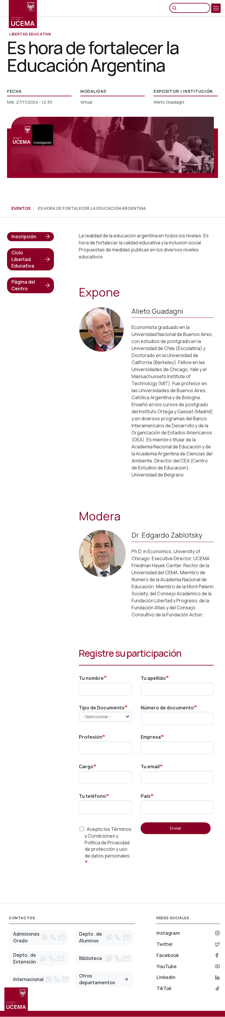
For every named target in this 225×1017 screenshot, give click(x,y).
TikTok (163, 988)
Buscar (175, 7)
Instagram (168, 933)
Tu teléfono (92, 796)
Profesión (90, 737)
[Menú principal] (216, 8)
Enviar (175, 828)
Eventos (20, 208)
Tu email (150, 766)
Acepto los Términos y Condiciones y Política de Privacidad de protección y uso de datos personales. (108, 842)
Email (61, 937)
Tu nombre (91, 678)
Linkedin (165, 977)
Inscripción (23, 236)
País (146, 796)
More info (126, 979)
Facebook (167, 955)
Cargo (86, 766)
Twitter (164, 944)
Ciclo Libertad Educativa (22, 259)
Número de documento (167, 707)
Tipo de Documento (102, 707)
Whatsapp (44, 937)
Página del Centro (23, 285)
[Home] (23, 14)
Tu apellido (153, 678)
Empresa (151, 737)
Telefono (53, 937)
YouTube (166, 966)
